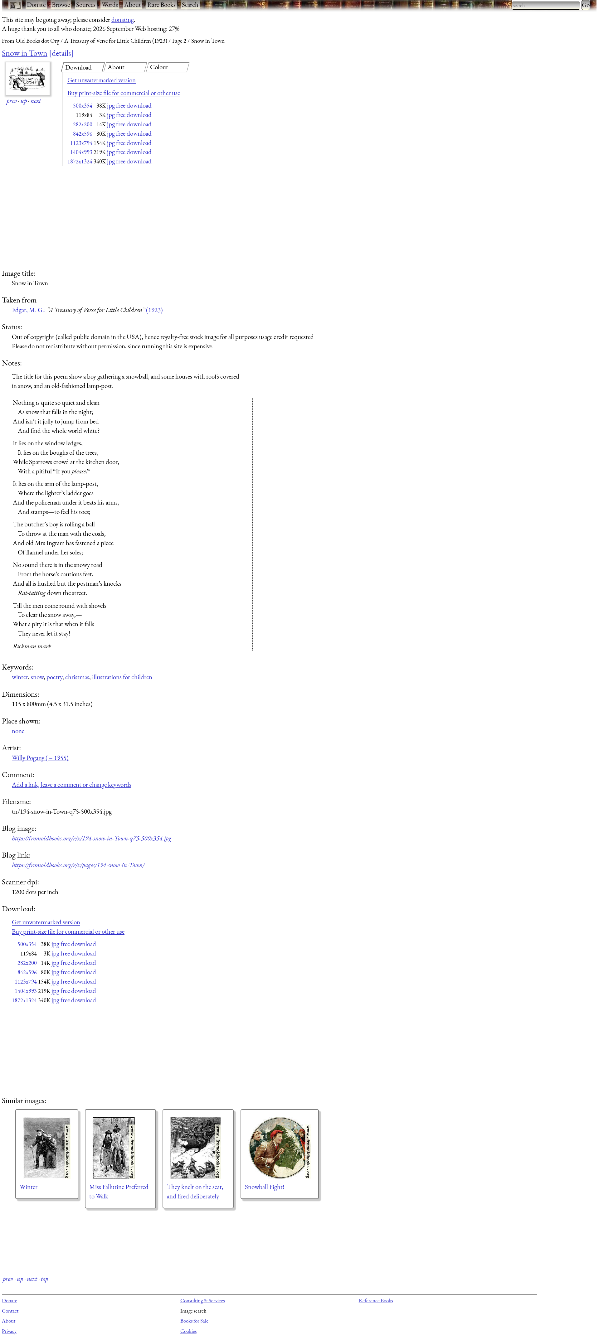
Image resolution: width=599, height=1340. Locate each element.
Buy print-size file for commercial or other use (123, 93)
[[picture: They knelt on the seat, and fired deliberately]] (198, 1148)
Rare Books (161, 4)
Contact (10, 1310)
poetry (54, 677)
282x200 (82, 124)
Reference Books (376, 1300)
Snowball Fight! (264, 1187)
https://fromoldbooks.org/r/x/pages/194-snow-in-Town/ (78, 865)
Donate (36, 4)
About (132, 4)
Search (190, 4)
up (24, 100)
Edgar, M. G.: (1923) (87, 310)
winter (20, 677)
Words (110, 4)
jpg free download (129, 105)
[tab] (83, 67)
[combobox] (546, 6)
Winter (28, 1187)
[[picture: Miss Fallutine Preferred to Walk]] (120, 1148)
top (44, 1279)
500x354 (82, 105)
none (18, 731)
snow (37, 677)
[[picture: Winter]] (47, 1148)
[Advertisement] (112, 218)
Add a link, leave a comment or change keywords (71, 784)
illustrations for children (122, 677)
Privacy (9, 1331)
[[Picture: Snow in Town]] (28, 78)
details (61, 53)
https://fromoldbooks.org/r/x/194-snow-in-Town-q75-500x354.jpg (91, 838)
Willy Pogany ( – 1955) (40, 757)
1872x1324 (79, 161)
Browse (61, 4)
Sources (85, 4)
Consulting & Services (202, 1300)
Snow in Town (24, 53)
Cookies (188, 1331)
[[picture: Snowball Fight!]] (279, 1148)
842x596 (82, 133)
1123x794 (81, 143)
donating (122, 19)
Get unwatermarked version (101, 80)
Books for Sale (194, 1320)
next (36, 100)
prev (12, 100)
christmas (77, 677)
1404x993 (81, 152)
